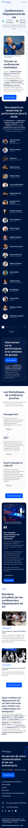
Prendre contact (10, 97)
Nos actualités (6, 784)
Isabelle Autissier (16, 237)
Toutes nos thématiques (14, 496)
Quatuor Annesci (16, 263)
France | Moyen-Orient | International (13, 793)
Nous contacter (11, 360)
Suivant (12, 331)
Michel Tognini (15, 228)
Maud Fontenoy (15, 149)
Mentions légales (7, 822)
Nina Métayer (14, 290)
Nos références (9, 575)
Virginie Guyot (15, 281)
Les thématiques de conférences (12, 782)
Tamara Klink (14, 298)
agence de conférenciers (16, 569)
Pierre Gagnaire (15, 220)
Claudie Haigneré (16, 211)
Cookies (15, 822)
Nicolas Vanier (15, 176)
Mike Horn (13, 158)
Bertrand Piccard (16, 255)
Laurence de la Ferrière (15, 202)
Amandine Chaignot (17, 316)
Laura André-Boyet (16, 184)
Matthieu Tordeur (16, 307)
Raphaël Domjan (15, 193)
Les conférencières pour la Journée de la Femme (13, 669)
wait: (21, 825)
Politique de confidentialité (18, 820)
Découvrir (9, 429)
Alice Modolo (14, 272)
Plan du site (5, 790)
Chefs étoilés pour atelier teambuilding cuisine (13, 632)
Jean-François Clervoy (15, 141)
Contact (4, 787)
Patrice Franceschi (16, 246)
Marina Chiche (15, 167)
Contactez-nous (8, 775)
